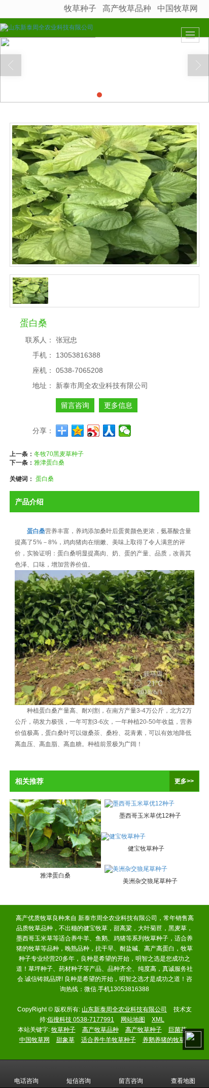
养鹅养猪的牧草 (164, 1039)
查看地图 (183, 1080)
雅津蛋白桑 (49, 462)
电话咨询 (26, 1080)
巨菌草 (177, 1029)
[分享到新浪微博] (93, 431)
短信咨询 (78, 1080)
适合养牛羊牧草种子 (108, 1039)
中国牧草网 (177, 8)
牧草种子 (80, 8)
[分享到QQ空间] (78, 431)
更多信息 (118, 405)
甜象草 (65, 1039)
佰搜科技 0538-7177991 (80, 1019)
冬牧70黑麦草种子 (59, 454)
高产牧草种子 (143, 1029)
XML (158, 1019)
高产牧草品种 (126, 8)
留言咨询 (75, 405)
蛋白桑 (45, 478)
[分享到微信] (125, 431)
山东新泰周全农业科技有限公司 (124, 1009)
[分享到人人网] (109, 431)
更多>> (184, 781)
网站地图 (133, 1019)
